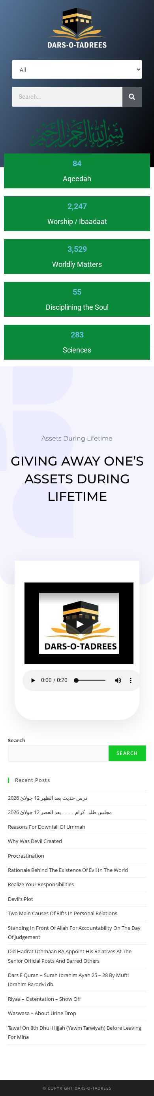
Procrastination (26, 855)
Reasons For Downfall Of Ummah (46, 826)
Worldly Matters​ (77, 264)
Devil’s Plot (20, 898)
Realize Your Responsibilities (41, 884)
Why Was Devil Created (35, 841)
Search (17, 740)
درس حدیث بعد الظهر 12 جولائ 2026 (47, 797)
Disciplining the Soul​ (77, 307)
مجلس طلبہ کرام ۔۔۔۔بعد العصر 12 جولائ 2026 (60, 812)
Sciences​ (77, 350)
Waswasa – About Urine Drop (42, 1013)
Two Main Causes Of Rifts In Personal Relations (62, 913)
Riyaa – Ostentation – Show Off (44, 998)
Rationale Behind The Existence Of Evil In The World (68, 870)
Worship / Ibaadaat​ (77, 221)
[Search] (132, 97)
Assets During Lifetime (77, 438)
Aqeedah (77, 178)
